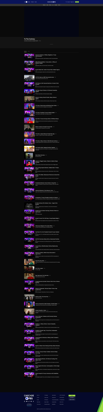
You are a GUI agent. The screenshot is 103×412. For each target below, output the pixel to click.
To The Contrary (29, 39)
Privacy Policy (61, 404)
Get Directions (29, 405)
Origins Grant (54, 397)
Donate (72, 395)
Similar (29, 51)
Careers (38, 399)
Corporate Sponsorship (55, 399)
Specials (25, 51)
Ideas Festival (54, 395)
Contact (38, 397)
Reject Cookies (72, 399)
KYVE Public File (62, 397)
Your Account (39, 404)
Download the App (47, 404)
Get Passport (46, 399)
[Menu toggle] (24, 1)
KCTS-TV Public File (62, 395)
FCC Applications (62, 399)
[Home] (29, 397)
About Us (38, 395)
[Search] (66, 1)
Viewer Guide (46, 397)
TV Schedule (46, 395)
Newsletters (72, 397)
